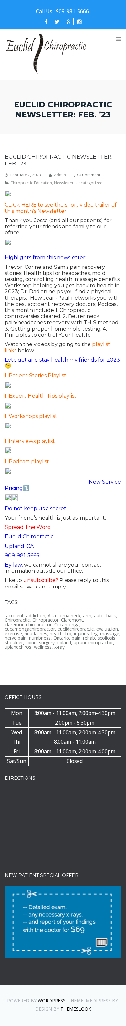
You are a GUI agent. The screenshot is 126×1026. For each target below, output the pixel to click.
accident (15, 615)
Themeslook (75, 1009)
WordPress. (52, 1000)
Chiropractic (17, 620)
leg (94, 633)
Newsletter (64, 183)
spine (31, 642)
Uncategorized (89, 183)
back (111, 615)
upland (64, 642)
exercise (13, 633)
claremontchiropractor (28, 624)
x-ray (59, 647)
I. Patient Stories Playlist (35, 375)
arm (87, 615)
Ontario (61, 638)
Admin (60, 175)
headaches (36, 633)
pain (76, 638)
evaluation (107, 629)
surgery (47, 642)
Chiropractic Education (31, 183)
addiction (35, 615)
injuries (81, 633)
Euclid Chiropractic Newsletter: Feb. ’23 (58, 160)
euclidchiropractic (76, 629)
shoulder (14, 642)
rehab (89, 638)
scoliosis (106, 638)
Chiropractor (45, 620)
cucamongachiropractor (30, 629)
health (56, 633)
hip (68, 633)
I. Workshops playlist (31, 416)
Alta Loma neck (64, 615)
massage (109, 633)
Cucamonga (66, 624)
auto (99, 615)
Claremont (72, 620)
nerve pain (15, 638)
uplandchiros (18, 647)
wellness (43, 647)
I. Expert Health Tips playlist (41, 396)
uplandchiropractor (93, 642)
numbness (40, 638)
